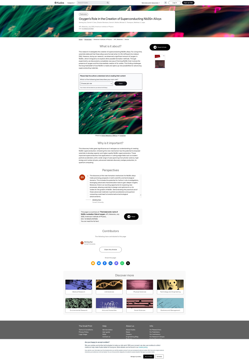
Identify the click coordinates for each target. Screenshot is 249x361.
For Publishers (155, 332)
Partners (129, 339)
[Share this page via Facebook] (104, 263)
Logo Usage (83, 334)
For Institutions (155, 334)
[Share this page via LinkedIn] (110, 263)
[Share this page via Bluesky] (98, 263)
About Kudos (130, 330)
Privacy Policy (84, 332)
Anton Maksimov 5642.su (109, 135)
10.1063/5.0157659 (87, 28)
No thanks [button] (159, 356)
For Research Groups (157, 337)
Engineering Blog (132, 337)
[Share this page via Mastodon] (116, 263)
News (128, 332)
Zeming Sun (96, 200)
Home (80, 39)
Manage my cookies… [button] (136, 356)
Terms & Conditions (86, 330)
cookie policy (143, 347)
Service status (107, 330)
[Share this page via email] (93, 263)
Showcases (88, 39)
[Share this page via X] (128, 263)
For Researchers (155, 330)
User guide (106, 332)
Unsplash (123, 135)
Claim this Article (110, 250)
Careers (129, 334)
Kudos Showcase (156, 339)
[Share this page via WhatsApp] (122, 263)
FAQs (104, 334)
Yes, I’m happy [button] (148, 356)
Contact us (106, 337)
